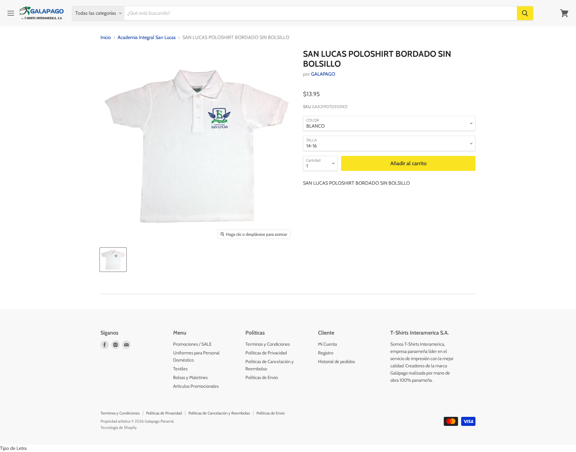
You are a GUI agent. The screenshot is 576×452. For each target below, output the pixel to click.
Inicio (105, 37)
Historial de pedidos (336, 361)
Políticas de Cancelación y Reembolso (219, 413)
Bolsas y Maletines (190, 377)
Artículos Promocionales (196, 386)
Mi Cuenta (327, 344)
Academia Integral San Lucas (147, 37)
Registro (325, 353)
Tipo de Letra (13, 448)
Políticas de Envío (261, 377)
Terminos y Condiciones (267, 344)
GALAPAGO (323, 74)
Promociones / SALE (192, 344)
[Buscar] (525, 13)
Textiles (180, 369)
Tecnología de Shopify (118, 427)
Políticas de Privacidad (266, 353)
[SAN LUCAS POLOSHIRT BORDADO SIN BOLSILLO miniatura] (113, 260)
